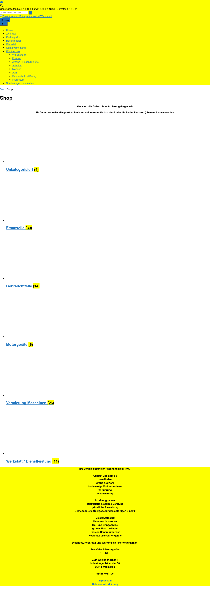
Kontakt (16, 58)
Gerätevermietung (16, 47)
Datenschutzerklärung (24, 76)
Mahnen (16, 69)
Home (9, 30)
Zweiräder (11, 33)
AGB (14, 72)
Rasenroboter (13, 40)
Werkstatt (11, 44)
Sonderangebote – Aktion (20, 83)
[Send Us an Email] (1, 2)
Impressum (18, 79)
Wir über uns (13, 51)
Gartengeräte (13, 37)
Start (2, 89)
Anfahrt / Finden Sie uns (25, 62)
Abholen (17, 65)
